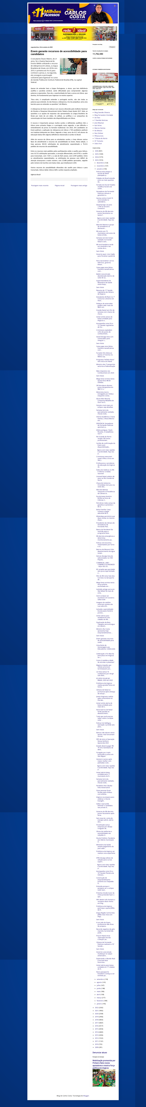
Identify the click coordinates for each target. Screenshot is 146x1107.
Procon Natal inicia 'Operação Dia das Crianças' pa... (103, 937)
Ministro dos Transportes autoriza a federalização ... (105, 366)
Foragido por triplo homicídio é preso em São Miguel (104, 754)
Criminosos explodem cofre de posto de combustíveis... (104, 332)
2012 (97, 1038)
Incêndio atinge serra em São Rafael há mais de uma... (105, 591)
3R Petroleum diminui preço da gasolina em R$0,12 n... (104, 387)
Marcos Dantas (99, 128)
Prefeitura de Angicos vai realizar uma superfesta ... (105, 853)
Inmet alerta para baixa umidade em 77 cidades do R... (105, 967)
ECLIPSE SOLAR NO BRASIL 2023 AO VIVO (104, 679)
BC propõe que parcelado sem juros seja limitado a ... (105, 571)
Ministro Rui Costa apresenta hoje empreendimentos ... (104, 631)
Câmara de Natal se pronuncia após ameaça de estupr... (105, 691)
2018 (97, 1020)
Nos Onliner (98, 133)
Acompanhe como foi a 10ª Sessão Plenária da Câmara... (105, 873)
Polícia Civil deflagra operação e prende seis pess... (105, 725)
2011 (97, 1041)
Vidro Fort (98, 144)
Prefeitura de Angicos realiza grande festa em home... (105, 685)
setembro (100, 979)
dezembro (101, 163)
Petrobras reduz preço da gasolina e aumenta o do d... (105, 505)
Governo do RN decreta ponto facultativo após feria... (105, 813)
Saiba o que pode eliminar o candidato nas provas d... (104, 805)
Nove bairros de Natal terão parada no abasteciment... (104, 711)
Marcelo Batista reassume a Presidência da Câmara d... (105, 491)
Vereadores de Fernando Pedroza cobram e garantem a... (105, 193)
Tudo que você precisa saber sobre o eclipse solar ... (104, 718)
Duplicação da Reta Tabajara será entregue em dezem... (105, 624)
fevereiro (100, 1001)
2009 (97, 1047)
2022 (97, 1008)
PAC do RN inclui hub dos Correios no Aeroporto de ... (105, 578)
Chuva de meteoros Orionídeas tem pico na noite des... (105, 485)
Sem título (100, 251)
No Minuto (98, 131)
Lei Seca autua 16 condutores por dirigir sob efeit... (105, 673)
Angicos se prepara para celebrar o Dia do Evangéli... (105, 799)
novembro (101, 166)
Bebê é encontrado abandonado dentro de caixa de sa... (105, 276)
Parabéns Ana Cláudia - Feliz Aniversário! (104, 786)
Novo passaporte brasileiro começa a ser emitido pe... (105, 974)
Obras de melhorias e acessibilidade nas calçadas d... (104, 833)
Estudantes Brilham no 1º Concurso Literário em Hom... (105, 299)
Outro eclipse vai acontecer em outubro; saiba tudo (105, 597)
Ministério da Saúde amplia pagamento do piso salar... (105, 846)
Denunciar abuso (100, 1052)
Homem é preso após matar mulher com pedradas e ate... (104, 761)
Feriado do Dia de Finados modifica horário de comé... (105, 186)
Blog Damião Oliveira (102, 112)
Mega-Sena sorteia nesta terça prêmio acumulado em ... (105, 584)
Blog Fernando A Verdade (103, 115)
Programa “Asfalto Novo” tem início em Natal (105, 360)
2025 (97, 154)
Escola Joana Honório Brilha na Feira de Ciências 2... (104, 498)
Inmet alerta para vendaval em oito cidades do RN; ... (103, 617)
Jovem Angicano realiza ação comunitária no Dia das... (104, 698)
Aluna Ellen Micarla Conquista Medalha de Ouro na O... (105, 400)
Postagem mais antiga (79, 185)
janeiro (99, 1004)
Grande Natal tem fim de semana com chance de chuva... (105, 312)
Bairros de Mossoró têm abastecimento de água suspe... (105, 551)
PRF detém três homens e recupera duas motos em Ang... (105, 901)
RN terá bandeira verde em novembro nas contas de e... (104, 246)
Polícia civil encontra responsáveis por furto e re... (105, 544)
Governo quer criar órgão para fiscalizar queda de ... (105, 256)
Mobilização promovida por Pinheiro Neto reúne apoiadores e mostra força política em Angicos (104, 1064)
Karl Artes (98, 125)
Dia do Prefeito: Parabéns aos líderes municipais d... (105, 840)
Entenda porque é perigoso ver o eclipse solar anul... (105, 888)
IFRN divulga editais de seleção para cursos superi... (104, 860)
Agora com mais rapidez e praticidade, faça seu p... (105, 220)
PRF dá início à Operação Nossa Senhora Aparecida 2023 (105, 741)
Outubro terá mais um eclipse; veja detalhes (104, 406)
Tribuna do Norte (100, 138)
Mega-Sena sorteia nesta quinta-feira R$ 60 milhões (105, 380)
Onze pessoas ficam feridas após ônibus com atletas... (104, 792)
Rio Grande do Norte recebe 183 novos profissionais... (103, 438)
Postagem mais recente (39, 185)
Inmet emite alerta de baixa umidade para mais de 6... (104, 705)
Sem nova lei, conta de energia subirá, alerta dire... (104, 820)
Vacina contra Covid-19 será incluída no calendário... (104, 200)
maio (99, 991)
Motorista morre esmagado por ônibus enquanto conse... (105, 394)
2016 (97, 1026)
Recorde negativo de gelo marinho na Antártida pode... (105, 931)
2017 (97, 1023)
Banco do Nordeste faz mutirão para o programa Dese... (104, 531)
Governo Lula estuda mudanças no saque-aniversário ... (104, 954)
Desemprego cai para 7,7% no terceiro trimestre (104, 206)
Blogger (86, 1096)
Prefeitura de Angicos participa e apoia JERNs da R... (105, 908)
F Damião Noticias (101, 120)
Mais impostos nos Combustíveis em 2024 (105, 372)
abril (99, 994)
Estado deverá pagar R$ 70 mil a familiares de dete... (105, 748)
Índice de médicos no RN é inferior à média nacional (105, 471)
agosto (99, 982)
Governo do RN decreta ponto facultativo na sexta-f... (104, 213)
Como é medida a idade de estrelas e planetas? (105, 661)
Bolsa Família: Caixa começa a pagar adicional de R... (103, 511)
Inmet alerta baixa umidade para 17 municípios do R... (103, 774)
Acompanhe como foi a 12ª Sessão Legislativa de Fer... (104, 325)
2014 (97, 1032)
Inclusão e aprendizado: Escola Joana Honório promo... (104, 611)
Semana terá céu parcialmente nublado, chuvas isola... (105, 412)
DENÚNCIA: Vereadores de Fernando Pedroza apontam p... (104, 425)
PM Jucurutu (98, 136)
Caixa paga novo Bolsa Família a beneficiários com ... (105, 269)
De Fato (97, 118)
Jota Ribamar (99, 123)
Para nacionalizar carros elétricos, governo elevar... (105, 262)
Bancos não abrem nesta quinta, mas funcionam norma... (105, 734)
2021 (97, 1011)
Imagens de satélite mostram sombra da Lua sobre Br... (104, 604)
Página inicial (59, 185)
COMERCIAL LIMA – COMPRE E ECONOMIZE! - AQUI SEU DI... (105, 564)
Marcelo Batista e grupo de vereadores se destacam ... (105, 226)
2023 (97, 160)
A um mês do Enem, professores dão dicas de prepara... (105, 924)
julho (99, 985)
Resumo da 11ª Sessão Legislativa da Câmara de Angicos (105, 292)
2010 (97, 1044)
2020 (97, 1014)
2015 (97, 1029)
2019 (97, 1017)
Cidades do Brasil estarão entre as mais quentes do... (105, 180)
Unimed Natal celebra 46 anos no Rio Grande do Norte (105, 478)
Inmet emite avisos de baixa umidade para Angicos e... (104, 318)
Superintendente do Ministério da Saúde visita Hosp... (104, 282)
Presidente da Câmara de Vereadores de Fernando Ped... (105, 525)
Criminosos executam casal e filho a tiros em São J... (105, 458)
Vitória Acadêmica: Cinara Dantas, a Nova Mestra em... (105, 418)
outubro (100, 169)
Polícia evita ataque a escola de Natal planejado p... (104, 173)
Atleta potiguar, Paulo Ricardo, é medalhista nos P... (104, 432)
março (99, 998)
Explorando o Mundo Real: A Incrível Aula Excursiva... (105, 960)
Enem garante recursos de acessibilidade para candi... (105, 640)
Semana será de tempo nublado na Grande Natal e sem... (104, 239)
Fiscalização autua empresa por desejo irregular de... (104, 826)
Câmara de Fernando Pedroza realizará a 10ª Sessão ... (105, 944)
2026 (97, 151)
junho (99, 988)
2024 (97, 157)
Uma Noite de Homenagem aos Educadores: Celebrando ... (105, 648)
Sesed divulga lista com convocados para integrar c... (104, 338)
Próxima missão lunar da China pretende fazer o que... (105, 895)
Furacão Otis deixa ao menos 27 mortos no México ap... (104, 355)
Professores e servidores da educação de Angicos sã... (105, 465)
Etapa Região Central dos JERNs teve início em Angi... (105, 914)
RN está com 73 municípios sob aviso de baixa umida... (105, 233)
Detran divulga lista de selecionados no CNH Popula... (104, 558)
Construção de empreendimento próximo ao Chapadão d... (105, 880)
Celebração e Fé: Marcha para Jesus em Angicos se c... (105, 655)
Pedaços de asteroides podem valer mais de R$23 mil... (104, 305)
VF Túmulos (98, 141)
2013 (97, 1035)
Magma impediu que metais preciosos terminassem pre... (103, 667)
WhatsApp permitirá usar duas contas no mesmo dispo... (105, 518)
